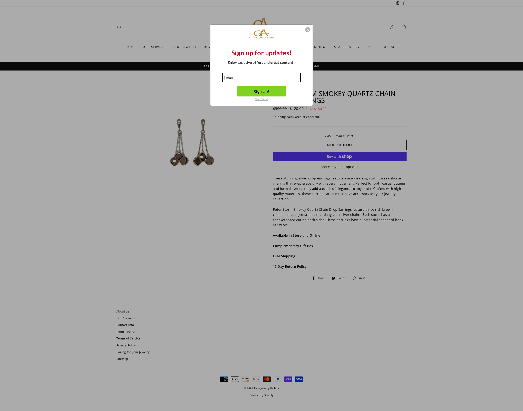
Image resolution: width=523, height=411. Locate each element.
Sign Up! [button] (261, 91)
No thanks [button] (261, 99)
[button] (307, 29)
